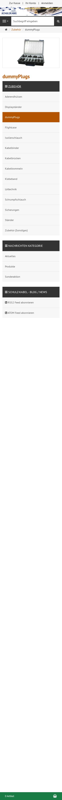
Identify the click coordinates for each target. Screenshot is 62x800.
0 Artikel (9, 796)
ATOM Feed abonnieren (20, 312)
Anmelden (47, 3)
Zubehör (14, 86)
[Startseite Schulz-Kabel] (31, 10)
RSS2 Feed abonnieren (20, 302)
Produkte (10, 266)
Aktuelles (10, 256)
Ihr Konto (30, 3)
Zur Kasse (14, 3)
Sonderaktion (12, 276)
